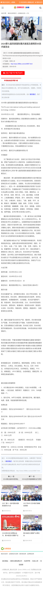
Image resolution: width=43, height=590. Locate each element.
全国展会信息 (21, 13)
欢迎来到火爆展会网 (27, 2)
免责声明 (27, 561)
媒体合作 (39, 2)
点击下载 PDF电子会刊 (14, 73)
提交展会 (5, 561)
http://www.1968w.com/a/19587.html (21, 64)
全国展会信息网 (13, 554)
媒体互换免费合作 (16, 561)
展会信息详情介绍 (12, 80)
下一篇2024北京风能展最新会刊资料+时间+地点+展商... (31, 478)
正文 (28, 13)
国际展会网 (22, 554)
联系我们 (33, 94)
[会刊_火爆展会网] (21, 8)
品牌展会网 (30, 554)
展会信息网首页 (12, 13)
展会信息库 (4, 554)
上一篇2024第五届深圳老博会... (11, 478)
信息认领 (35, 561)
